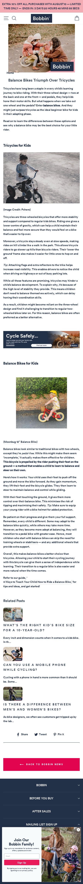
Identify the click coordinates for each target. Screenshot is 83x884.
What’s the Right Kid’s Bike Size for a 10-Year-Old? (39, 627)
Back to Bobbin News (44, 764)
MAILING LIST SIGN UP (41, 824)
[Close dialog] (78, 830)
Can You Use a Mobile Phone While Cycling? (34, 667)
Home (10, 73)
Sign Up (21, 862)
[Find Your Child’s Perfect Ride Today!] (41, 427)
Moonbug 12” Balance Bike (20, 442)
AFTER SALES (41, 811)
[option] (41, 6)
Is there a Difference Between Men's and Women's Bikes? (37, 706)
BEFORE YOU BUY (41, 798)
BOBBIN (41, 785)
